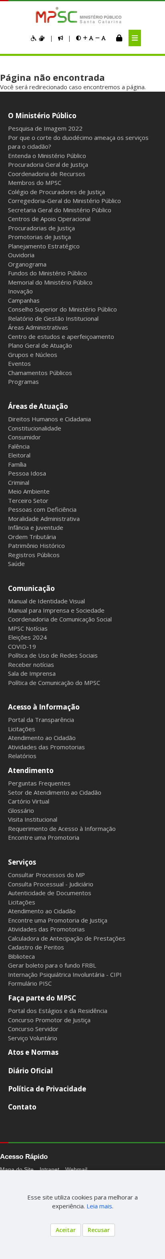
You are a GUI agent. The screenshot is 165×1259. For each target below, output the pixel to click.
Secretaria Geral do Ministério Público (59, 210)
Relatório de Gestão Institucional (53, 318)
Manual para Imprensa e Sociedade (56, 610)
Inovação (20, 291)
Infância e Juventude (35, 527)
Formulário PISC (30, 983)
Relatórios (22, 756)
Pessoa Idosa (27, 473)
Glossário (21, 810)
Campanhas (24, 300)
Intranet (49, 1169)
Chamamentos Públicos (40, 373)
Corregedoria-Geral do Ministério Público (64, 201)
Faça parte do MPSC (42, 998)
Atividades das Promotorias (46, 747)
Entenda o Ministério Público (47, 156)
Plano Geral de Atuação (40, 345)
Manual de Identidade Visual (46, 601)
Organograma (27, 264)
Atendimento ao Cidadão (42, 738)
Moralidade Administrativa (44, 519)
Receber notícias (31, 664)
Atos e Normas (33, 1052)
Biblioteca (21, 956)
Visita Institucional (32, 819)
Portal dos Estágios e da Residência (57, 1011)
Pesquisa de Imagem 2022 (45, 128)
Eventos (19, 363)
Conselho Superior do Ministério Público (62, 309)
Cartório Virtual (28, 801)
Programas (23, 381)
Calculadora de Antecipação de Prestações (66, 938)
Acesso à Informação (44, 707)
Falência (19, 446)
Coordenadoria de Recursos (46, 174)
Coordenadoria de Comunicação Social (60, 619)
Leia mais (99, 1206)
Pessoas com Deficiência (42, 509)
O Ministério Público (42, 115)
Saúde (16, 564)
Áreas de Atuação (38, 406)
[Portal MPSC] (83, 16)
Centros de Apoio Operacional (49, 219)
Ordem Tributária (32, 537)
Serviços (22, 862)
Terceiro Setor (28, 500)
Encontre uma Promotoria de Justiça (57, 920)
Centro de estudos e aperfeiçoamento (61, 336)
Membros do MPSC (34, 182)
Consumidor (24, 437)
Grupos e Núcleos (32, 355)
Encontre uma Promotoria (43, 837)
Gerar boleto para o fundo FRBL (52, 965)
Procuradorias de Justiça (41, 228)
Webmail (76, 1169)
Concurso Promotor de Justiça (49, 1020)
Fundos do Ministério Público (47, 273)
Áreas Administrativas (38, 327)
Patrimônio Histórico (36, 545)
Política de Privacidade (47, 1088)
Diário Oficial (30, 1070)
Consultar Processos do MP (46, 875)
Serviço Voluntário (32, 1038)
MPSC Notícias (28, 628)
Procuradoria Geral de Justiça (48, 164)
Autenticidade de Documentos (49, 893)
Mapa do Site (17, 1169)
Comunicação (31, 588)
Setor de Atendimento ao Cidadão (54, 792)
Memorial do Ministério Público (50, 282)
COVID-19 (22, 646)
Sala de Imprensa (32, 673)
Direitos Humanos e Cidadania (49, 419)
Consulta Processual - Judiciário (50, 884)
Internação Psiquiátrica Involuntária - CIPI (65, 974)
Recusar (99, 1230)
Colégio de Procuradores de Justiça (56, 192)
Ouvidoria (21, 255)
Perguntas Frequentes (39, 783)
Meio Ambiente (29, 491)
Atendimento (31, 770)
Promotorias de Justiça (39, 237)
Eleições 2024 (27, 637)
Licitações (21, 729)
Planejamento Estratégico (44, 246)
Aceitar (66, 1230)
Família (17, 464)
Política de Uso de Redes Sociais (53, 655)
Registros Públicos (34, 555)
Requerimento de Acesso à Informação (62, 828)
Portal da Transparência (41, 720)
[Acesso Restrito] (119, 37)
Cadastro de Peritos (36, 947)
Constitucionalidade (34, 428)
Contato (22, 1106)
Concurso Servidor (33, 1029)
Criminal (18, 482)
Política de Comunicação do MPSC (54, 683)
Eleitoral (19, 455)
